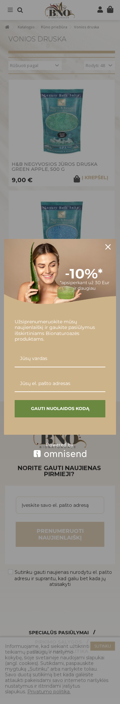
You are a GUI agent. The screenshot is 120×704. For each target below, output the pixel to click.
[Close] (108, 247)
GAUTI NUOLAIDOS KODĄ (60, 408)
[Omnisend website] (60, 450)
